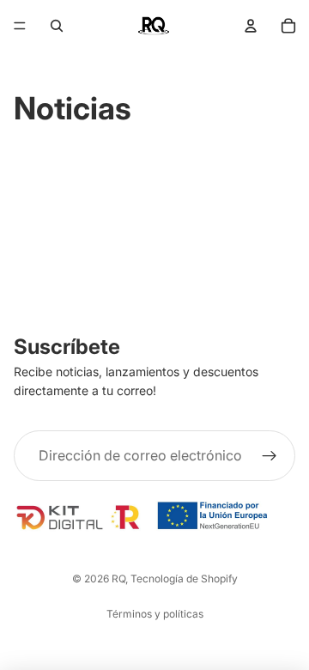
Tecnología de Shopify (184, 578)
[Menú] (19, 26)
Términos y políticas (154, 613)
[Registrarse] (269, 456)
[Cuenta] (251, 26)
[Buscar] (57, 26)
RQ (118, 578)
